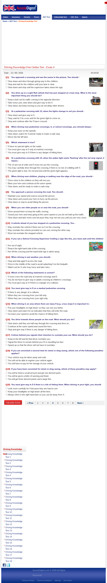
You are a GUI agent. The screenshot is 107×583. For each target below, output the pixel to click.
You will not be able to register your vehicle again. (30, 360)
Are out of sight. (15, 245)
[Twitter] (8, 566)
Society (27, 17)
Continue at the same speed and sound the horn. (30, 326)
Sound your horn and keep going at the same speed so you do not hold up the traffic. (46, 214)
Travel (36, 17)
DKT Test (46, 17)
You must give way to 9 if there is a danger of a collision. (33, 283)
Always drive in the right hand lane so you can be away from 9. (36, 394)
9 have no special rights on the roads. (25, 146)
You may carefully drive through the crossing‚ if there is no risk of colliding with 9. (44, 168)
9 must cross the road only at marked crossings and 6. (33, 276)
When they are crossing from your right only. (28, 298)
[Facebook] (5, 566)
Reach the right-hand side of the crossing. (27, 248)
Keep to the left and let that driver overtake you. (29, 339)
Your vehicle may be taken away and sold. (27, 357)
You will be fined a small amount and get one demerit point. (34, 373)
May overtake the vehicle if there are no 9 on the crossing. (34, 227)
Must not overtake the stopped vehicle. (25, 233)
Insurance (16, 17)
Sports (84, 17)
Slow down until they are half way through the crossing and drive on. (38, 323)
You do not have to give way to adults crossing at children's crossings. (39, 279)
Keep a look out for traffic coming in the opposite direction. (34, 99)
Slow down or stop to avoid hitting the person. (28, 202)
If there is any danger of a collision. (23, 292)
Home (5, 17)
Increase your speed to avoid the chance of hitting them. (33, 314)
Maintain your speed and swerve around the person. (31, 196)
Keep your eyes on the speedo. (22, 131)
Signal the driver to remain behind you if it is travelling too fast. (36, 342)
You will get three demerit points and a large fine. (30, 379)
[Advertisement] (53, 43)
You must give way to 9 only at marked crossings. (30, 149)
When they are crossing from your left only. (27, 295)
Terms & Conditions (44, 580)
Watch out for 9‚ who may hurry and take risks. (29, 267)
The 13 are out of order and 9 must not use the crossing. (33, 165)
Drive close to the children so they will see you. (29, 180)
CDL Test (74, 17)
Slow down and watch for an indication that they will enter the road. (38, 311)
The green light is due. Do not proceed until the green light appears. (38, 171)
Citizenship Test (60, 17)
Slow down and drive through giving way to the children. (33, 81)
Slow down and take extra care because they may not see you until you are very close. (47, 217)
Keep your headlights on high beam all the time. (29, 391)
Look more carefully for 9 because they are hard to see (33, 388)
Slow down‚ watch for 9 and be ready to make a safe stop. (34, 134)
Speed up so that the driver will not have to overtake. (31, 345)
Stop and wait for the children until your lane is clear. (31, 84)
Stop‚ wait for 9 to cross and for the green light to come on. (34, 118)
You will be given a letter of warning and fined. (28, 376)
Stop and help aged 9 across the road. (25, 261)
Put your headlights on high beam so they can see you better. (35, 308)
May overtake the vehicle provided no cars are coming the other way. (39, 230)
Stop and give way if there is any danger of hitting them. (33, 329)
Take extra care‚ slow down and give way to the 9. (30, 102)
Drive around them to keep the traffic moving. (28, 211)
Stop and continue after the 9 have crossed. (27, 121)
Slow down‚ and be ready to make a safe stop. (29, 186)
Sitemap (58, 580)
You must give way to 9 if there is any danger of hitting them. (35, 152)
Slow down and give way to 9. (21, 115)
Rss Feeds (68, 580)
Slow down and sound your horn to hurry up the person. (33, 199)
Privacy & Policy (28, 580)
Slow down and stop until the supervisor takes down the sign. (35, 87)
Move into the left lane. (18, 137)
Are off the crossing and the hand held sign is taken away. (34, 251)
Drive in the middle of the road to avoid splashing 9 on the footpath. (38, 264)
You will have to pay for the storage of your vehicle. (31, 363)
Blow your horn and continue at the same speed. (30, 183)
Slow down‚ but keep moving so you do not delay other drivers (36, 106)
